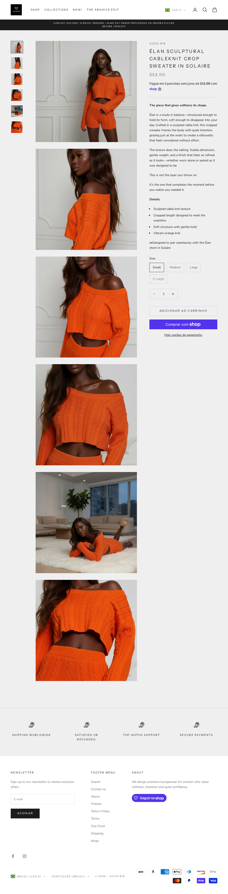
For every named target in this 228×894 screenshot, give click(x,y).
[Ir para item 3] (17, 79)
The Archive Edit (103, 9)
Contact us (98, 789)
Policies (96, 804)
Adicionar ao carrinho (183, 311)
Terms (95, 818)
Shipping (97, 833)
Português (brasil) (69, 876)
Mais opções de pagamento (183, 335)
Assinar (25, 813)
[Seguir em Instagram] (24, 856)
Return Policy (100, 811)
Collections (57, 9)
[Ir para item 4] (17, 95)
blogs (95, 841)
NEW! (77, 9)
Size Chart (98, 826)
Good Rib (157, 43)
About (95, 796)
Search (95, 782)
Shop (35, 9)
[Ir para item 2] (17, 63)
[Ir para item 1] (17, 47)
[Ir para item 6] (17, 127)
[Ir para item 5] (17, 111)
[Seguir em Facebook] (13, 856)
